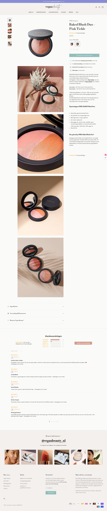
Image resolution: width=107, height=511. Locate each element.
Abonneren (51, 492)
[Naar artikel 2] (10, 25)
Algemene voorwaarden (26, 478)
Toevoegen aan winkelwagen (84, 55)
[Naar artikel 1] (10, 20)
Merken (71, 12)
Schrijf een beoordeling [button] (83, 343)
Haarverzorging (41, 12)
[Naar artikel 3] (10, 31)
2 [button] (51, 421)
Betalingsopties (7, 483)
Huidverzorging (53, 12)
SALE (77, 12)
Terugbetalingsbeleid (25, 481)
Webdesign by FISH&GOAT (17, 505)
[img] (14, 355)
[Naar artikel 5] (10, 43)
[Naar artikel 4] (10, 37)
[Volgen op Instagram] (4, 498)
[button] (72, 33)
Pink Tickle (72, 87)
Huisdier (63, 12)
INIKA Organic (73, 21)
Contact (5, 488)
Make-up (31, 12)
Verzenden (6, 481)
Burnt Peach (72, 88)
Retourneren (6, 486)
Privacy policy (23, 483)
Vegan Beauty (6, 478)
